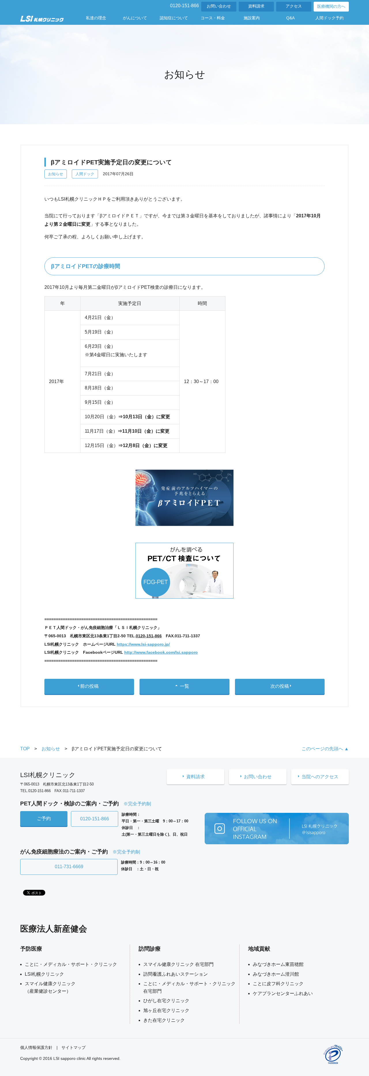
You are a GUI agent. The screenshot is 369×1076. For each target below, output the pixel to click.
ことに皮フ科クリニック (278, 983)
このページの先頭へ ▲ (325, 748)
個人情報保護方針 (36, 1047)
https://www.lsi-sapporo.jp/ (143, 644)
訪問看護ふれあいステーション (175, 974)
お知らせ (55, 174)
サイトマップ (73, 1047)
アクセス (294, 6)
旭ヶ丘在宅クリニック (166, 1010)
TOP (25, 748)
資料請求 (256, 6)
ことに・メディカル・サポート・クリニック (71, 964)
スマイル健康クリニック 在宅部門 (178, 964)
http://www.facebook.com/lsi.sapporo (161, 652)
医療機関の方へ (331, 6)
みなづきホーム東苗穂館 (278, 964)
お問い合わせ (219, 6)
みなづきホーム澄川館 (276, 974)
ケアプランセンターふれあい (283, 993)
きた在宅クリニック (164, 1020)
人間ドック (85, 174)
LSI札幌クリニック (44, 974)
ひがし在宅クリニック (166, 1000)
